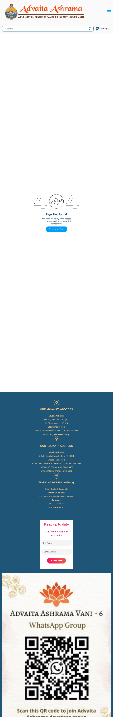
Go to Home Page (56, 229)
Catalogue (104, 28)
